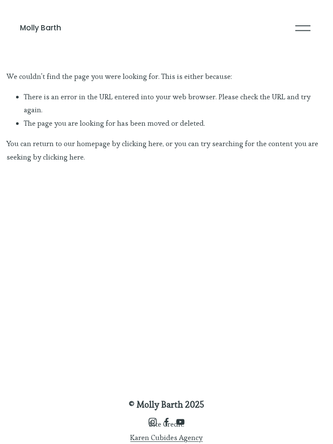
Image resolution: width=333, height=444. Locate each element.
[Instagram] (152, 422)
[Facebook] (166, 422)
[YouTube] (180, 422)
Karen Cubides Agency (166, 437)
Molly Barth (40, 28)
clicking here (142, 143)
